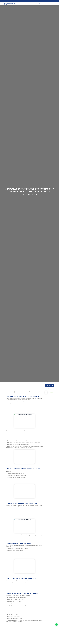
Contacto (54, 3)
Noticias (50, 3)
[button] (52, 385)
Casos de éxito (35, 3)
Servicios (29, 3)
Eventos (40, 3)
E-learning (45, 3)
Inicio (21, 3)
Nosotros (25, 3)
